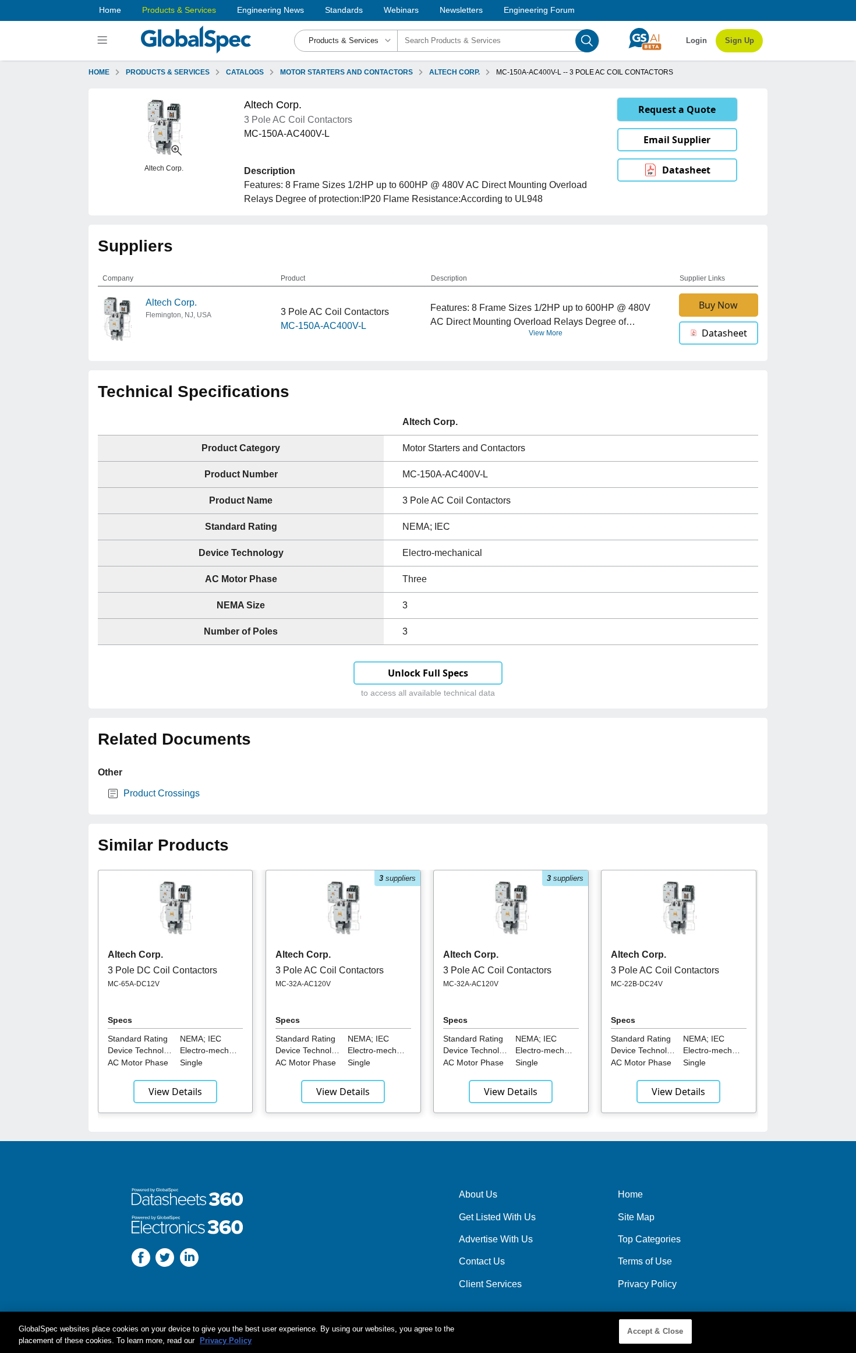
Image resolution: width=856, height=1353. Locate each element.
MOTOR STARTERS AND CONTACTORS (346, 72)
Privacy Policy (647, 1284)
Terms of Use (645, 1261)
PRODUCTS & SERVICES (168, 72)
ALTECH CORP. (454, 72)
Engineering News (270, 10)
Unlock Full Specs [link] (428, 673)
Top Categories (649, 1239)
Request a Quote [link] (677, 109)
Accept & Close (655, 1331)
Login (696, 40)
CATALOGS (245, 72)
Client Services (490, 1284)
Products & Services (179, 10)
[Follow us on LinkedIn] (189, 1259)
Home (110, 10)
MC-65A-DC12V (134, 984)
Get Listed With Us (497, 1217)
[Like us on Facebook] (141, 1259)
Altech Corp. (171, 302)
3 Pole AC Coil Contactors (329, 970)
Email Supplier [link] (676, 139)
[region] (428, 1332)
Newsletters (461, 10)
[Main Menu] (104, 40)
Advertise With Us (496, 1239)
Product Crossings (161, 793)
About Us (478, 1194)
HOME (99, 72)
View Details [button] (175, 1091)
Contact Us (482, 1261)
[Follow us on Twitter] (164, 1259)
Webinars (401, 10)
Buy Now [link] (718, 305)
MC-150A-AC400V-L (323, 326)
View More (546, 333)
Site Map (636, 1217)
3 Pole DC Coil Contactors (162, 970)
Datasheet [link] (686, 170)
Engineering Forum (539, 10)
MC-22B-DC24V (637, 984)
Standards (344, 10)
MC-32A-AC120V (303, 984)
